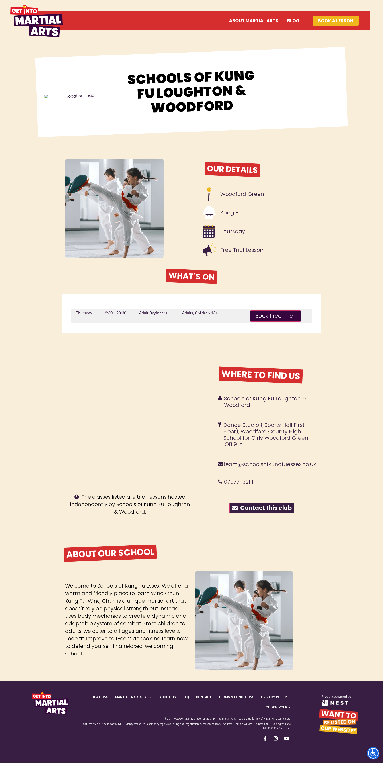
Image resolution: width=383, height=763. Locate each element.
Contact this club (265, 508)
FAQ (186, 697)
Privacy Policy (274, 697)
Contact (204, 697)
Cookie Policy (278, 707)
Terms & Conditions (236, 697)
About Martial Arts (253, 21)
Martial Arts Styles (133, 697)
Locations (99, 697)
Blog (293, 21)
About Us (167, 697)
